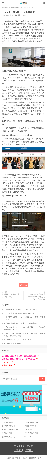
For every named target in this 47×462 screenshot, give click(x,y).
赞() (25, 285)
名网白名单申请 (30, 426)
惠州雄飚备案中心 (8, 437)
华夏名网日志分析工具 (32, 422)
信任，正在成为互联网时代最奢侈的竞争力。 (21, 313)
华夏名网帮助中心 (23, 3)
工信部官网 (28, 429)
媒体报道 (25, 8)
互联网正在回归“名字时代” (14, 343)
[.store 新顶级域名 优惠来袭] (21, 400)
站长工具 (27, 437)
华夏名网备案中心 (8, 422)
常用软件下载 (7, 433)
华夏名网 (18, 450)
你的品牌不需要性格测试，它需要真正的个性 (21, 309)
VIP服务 (29, 450)
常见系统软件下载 (31, 433)
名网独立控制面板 (8, 426)
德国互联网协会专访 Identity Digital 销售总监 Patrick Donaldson (36, 296)
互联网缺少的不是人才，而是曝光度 (17, 340)
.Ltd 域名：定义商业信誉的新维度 (18, 12)
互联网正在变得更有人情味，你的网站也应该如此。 (23, 323)
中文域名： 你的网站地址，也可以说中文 (10, 295)
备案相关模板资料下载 (10, 429)
